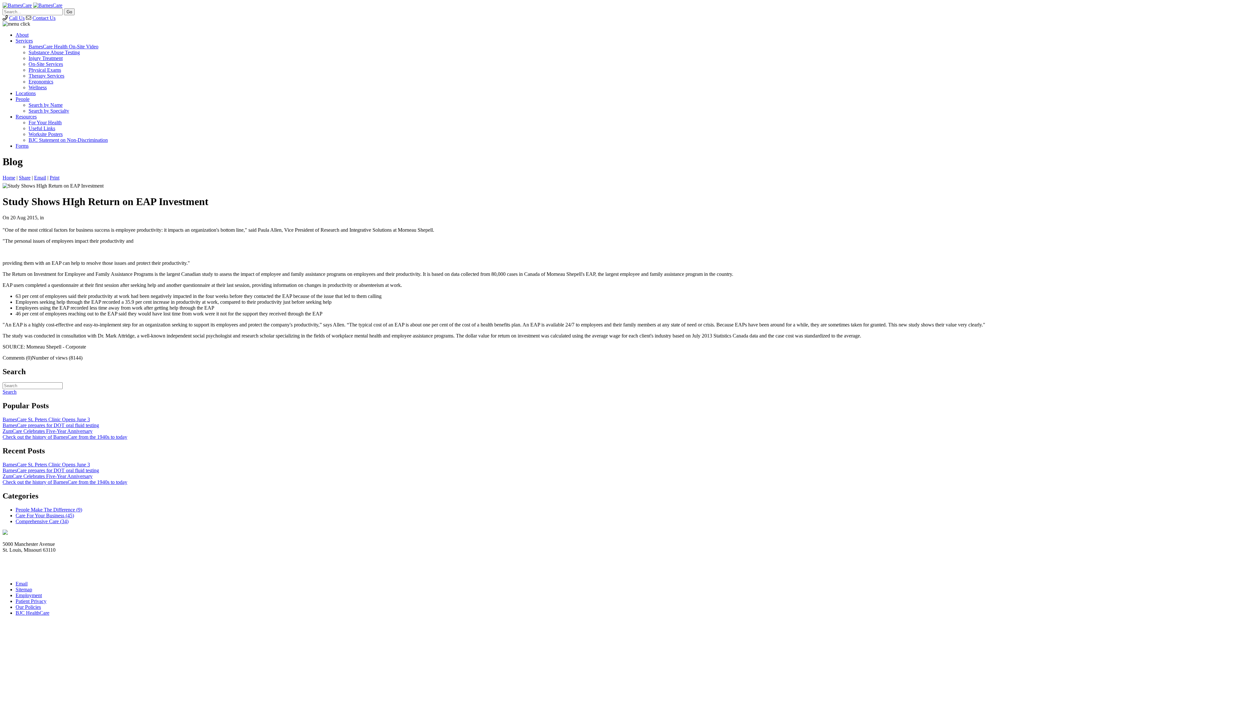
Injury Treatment (46, 58)
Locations (26, 93)
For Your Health (45, 122)
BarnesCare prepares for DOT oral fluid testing (51, 425)
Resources (26, 116)
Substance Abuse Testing (54, 52)
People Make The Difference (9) (49, 509)
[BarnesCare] (17, 5)
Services (24, 40)
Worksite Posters (46, 134)
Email (40, 177)
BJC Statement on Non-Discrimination (68, 140)
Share (25, 177)
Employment (29, 595)
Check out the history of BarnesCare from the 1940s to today (65, 437)
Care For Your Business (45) (45, 515)
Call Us (17, 18)
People (23, 99)
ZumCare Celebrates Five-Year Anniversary (48, 431)
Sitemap (24, 589)
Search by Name (46, 105)
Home (9, 177)
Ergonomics (41, 81)
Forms (22, 146)
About (22, 35)
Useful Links (42, 128)
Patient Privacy (31, 601)
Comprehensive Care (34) (42, 521)
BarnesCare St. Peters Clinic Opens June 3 (46, 419)
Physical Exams (45, 70)
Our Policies (28, 607)
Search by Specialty (49, 111)
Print (54, 177)
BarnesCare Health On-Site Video (63, 46)
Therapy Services (46, 76)
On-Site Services (46, 64)
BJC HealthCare (32, 613)
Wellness (38, 87)
